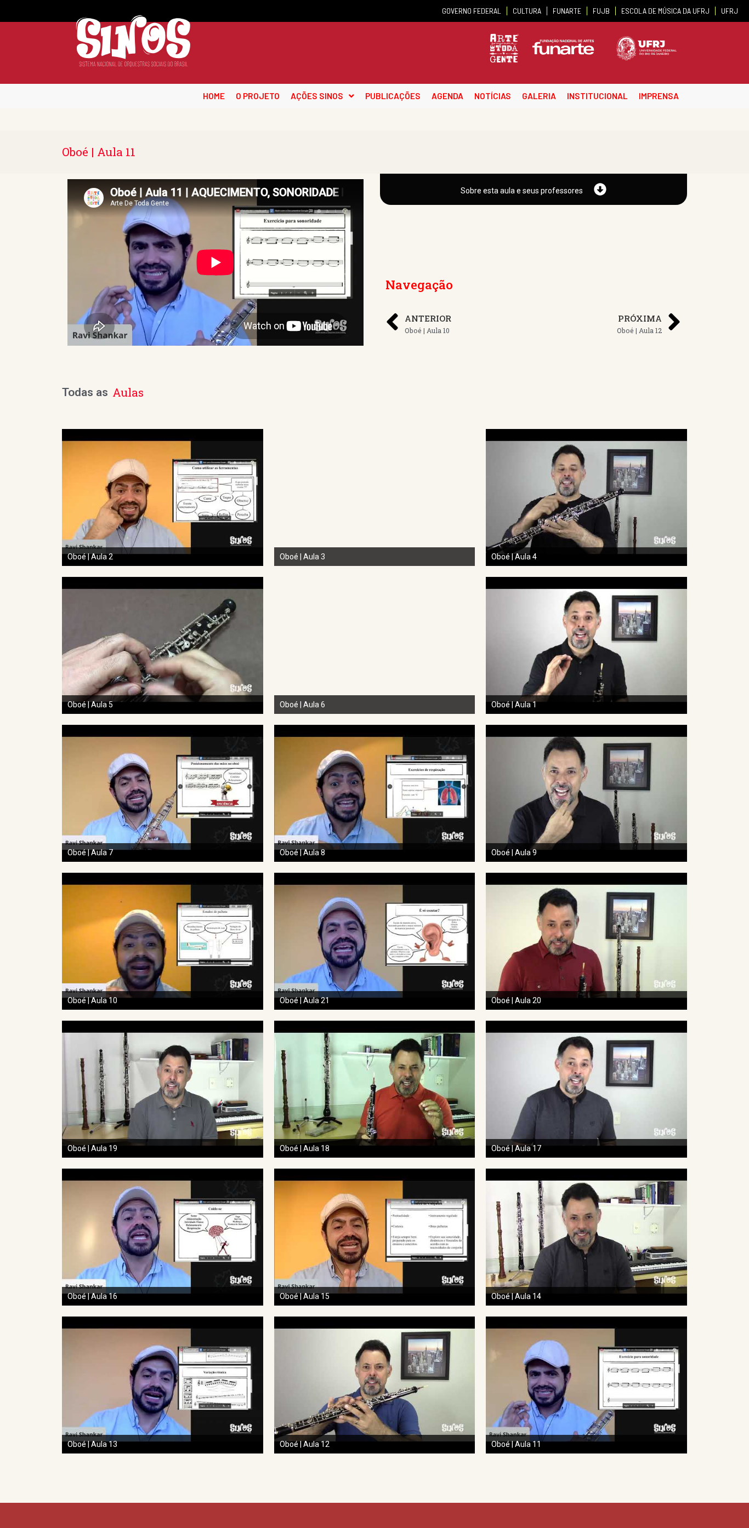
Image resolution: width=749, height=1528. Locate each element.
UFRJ (729, 10)
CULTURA (527, 10)
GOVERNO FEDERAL (471, 10)
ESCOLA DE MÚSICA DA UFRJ (665, 10)
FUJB (601, 10)
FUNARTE (567, 10)
